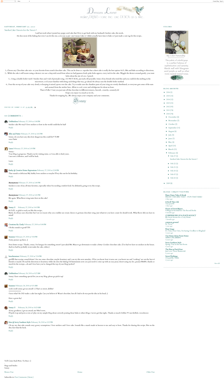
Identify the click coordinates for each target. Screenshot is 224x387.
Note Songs (169, 229)
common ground (171, 222)
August (171, 131)
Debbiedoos (13, 121)
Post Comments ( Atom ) (24, 377)
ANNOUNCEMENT (173, 238)
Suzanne (12, 237)
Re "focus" (169, 224)
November (172, 120)
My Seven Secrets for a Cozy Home (178, 217)
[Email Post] (35, 107)
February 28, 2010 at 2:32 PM (42, 322)
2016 (168, 92)
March (171, 149)
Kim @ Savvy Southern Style (20, 322)
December (172, 117)
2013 (168, 103)
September (172, 128)
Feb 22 (173, 163)
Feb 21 (173, 167)
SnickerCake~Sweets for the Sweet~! (20, 30)
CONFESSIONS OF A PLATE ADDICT (180, 215)
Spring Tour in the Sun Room (176, 244)
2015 (168, 96)
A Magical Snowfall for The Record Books (180, 210)
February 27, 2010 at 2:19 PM (24, 148)
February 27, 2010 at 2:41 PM (29, 195)
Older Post (150, 372)
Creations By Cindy (16, 224)
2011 (168, 110)
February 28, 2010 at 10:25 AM (29, 307)
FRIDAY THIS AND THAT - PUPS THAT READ (183, 197)
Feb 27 (173, 156)
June (170, 138)
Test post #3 (169, 204)
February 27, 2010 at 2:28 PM (48, 170)
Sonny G (12, 207)
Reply (11, 127)
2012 (168, 106)
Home (80, 372)
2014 (168, 99)
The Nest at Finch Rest (174, 249)
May (170, 142)
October (171, 124)
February (172, 153)
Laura (11, 148)
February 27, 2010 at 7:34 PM (31, 256)
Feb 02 (173, 178)
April (170, 146)
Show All (217, 263)
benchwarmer (14, 256)
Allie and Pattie (14, 134)
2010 (168, 114)
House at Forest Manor (174, 209)
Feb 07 (173, 174)
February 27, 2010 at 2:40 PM (29, 182)
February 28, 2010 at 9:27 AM (29, 273)
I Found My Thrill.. (172, 258)
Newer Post (8, 372)
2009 (168, 183)
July (170, 135)
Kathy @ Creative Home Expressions (23, 170)
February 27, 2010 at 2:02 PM (32, 134)
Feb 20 (173, 171)
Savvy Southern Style (173, 242)
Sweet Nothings (171, 256)
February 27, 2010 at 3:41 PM (29, 207)
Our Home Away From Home (177, 236)
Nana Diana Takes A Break (175, 195)
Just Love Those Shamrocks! (175, 251)
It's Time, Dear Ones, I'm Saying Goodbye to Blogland (185, 231)
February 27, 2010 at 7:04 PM (26, 237)
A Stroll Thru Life (172, 202)
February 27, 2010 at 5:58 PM (35, 224)
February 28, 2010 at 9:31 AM (27, 286)
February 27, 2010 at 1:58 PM (29, 121)
